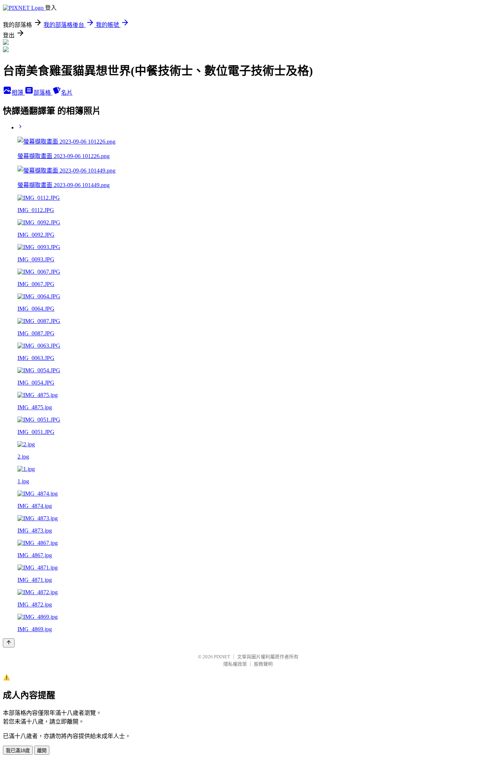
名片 (67, 93)
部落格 (42, 93)
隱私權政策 (235, 664)
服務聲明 (263, 664)
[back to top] (9, 642)
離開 (41, 750)
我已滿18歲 (18, 750)
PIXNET (222, 656)
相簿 (18, 93)
